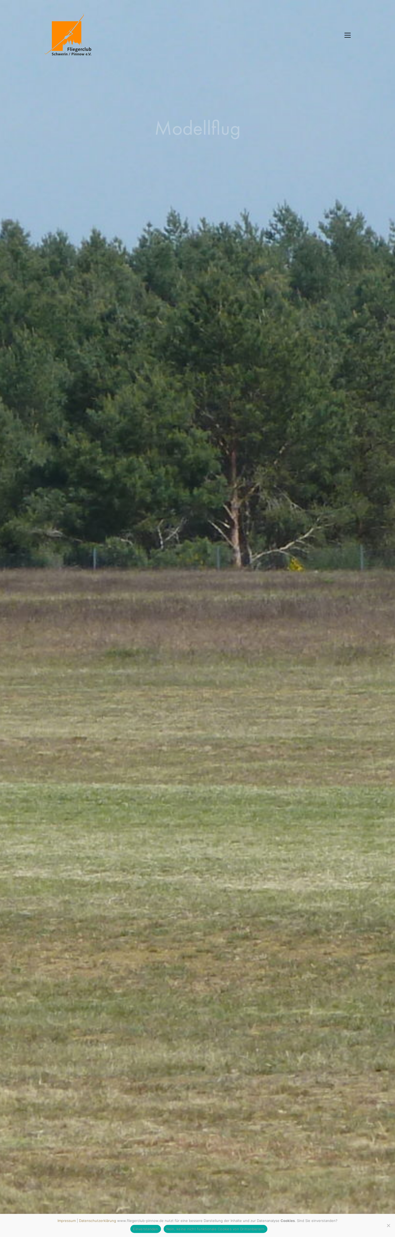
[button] (347, 35)
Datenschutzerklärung (97, 1220)
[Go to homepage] (71, 35)
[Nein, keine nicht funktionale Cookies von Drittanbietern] (388, 1225)
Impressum (67, 1220)
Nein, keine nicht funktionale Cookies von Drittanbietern (215, 1229)
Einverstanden (145, 1229)
